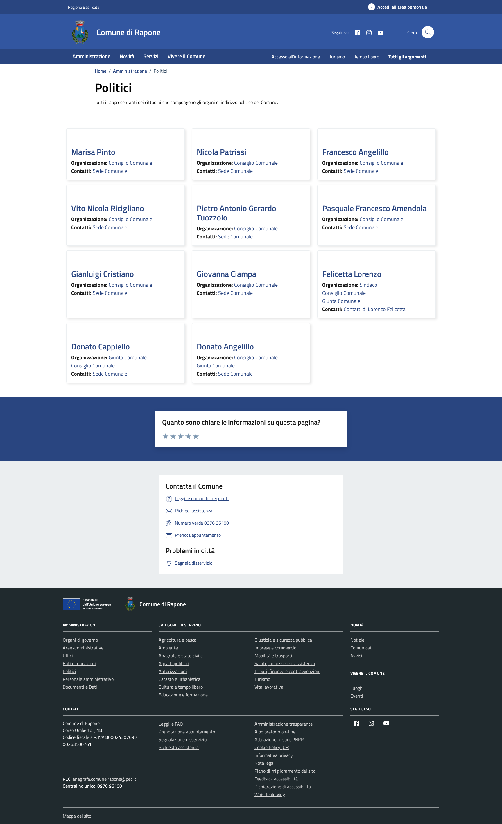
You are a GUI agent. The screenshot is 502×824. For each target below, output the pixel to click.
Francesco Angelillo (355, 152)
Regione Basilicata (83, 7)
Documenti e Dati (80, 686)
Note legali (265, 763)
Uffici (68, 655)
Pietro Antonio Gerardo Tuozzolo (236, 213)
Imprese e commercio (275, 647)
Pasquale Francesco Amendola (374, 208)
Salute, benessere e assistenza (284, 663)
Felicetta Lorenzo (351, 274)
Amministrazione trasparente (283, 723)
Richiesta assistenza (179, 747)
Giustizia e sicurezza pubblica (283, 639)
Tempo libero (366, 56)
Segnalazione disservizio (183, 739)
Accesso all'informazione (296, 56)
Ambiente (168, 647)
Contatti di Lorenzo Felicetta (375, 309)
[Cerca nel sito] (428, 32)
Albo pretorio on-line (274, 731)
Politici (69, 671)
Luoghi (357, 688)
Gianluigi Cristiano (102, 274)
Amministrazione (91, 56)
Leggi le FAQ (171, 723)
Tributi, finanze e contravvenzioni (287, 671)
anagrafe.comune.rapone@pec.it (104, 778)
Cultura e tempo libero (181, 686)
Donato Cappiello (100, 346)
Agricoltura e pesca (177, 639)
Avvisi (356, 655)
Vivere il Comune (186, 56)
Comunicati (361, 647)
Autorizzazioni (173, 671)
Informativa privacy (273, 755)
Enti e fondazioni (79, 663)
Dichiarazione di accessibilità (282, 786)
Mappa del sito (77, 815)
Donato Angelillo (225, 346)
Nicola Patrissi (221, 152)
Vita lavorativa (268, 686)
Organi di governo (80, 639)
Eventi (356, 695)
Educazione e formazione (183, 694)
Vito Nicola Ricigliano (107, 208)
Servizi (151, 56)
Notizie (357, 639)
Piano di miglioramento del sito (284, 770)
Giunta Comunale (341, 301)
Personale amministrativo (88, 679)
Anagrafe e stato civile (181, 655)
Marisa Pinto (93, 152)
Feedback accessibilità (276, 778)
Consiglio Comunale (130, 163)
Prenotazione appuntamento (187, 731)
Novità (127, 56)
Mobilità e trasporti (273, 655)
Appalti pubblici (174, 663)
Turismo (337, 56)
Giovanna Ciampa (226, 274)
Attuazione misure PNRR (279, 739)
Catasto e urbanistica (179, 679)
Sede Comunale (110, 171)
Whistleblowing (269, 794)
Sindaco (368, 285)
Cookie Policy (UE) (271, 747)
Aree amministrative (83, 647)
